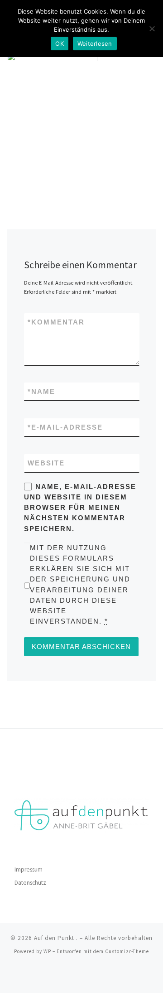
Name (41, 391)
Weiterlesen (94, 43)
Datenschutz (30, 882)
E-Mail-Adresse (65, 427)
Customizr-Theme (127, 951)
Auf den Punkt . (56, 938)
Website (46, 463)
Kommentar (56, 322)
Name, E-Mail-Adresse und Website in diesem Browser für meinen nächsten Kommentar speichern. (80, 508)
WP (47, 951)
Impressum (28, 869)
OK (59, 43)
